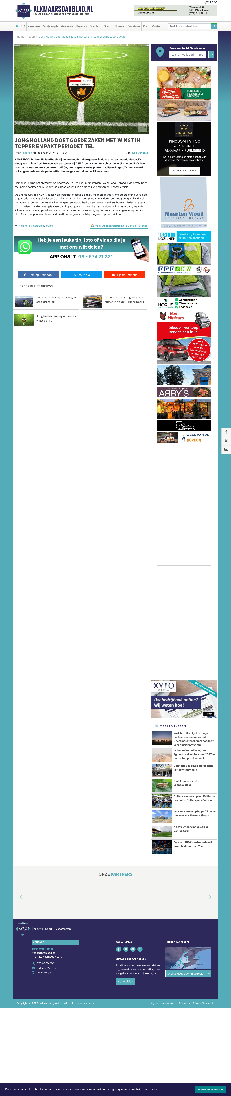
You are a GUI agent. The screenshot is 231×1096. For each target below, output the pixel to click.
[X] (126, 949)
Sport (31, 36)
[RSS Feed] (140, 949)
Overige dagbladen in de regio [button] (185, 973)
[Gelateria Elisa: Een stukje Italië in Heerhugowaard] (162, 770)
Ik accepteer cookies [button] (210, 1089)
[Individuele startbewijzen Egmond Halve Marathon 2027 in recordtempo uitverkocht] (162, 755)
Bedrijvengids (50, 26)
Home (20, 36)
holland (23, 225)
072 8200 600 (45, 963)
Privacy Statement (203, 1003)
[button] (17, 897)
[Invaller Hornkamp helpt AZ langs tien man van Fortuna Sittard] (162, 816)
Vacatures (134, 26)
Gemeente (67, 26)
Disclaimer (184, 1003)
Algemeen (34, 26)
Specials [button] (95, 26)
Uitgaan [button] (119, 26)
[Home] (17, 26)
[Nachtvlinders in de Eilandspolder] (162, 786)
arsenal (49, 225)
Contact (157, 26)
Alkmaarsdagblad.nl (63, 9)
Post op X (83, 275)
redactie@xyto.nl (47, 967)
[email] (226, 450)
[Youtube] (133, 949)
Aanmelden (125, 981)
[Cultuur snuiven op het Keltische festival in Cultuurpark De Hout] (162, 801)
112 (23, 26)
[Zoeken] (214, 26)
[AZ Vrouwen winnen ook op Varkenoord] (162, 832)
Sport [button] (107, 26)
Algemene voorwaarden (163, 1003)
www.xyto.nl (44, 972)
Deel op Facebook (40, 275)
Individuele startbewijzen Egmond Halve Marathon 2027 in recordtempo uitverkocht (194, 754)
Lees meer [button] (150, 1089)
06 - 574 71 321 (95, 256)
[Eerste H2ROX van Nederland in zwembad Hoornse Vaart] (162, 847)
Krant (146, 26)
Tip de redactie (127, 275)
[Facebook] (119, 949)
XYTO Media (140, 152)
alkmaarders (36, 225)
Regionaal (81, 26)
